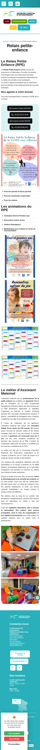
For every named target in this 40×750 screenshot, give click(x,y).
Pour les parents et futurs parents (17, 191)
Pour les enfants (10, 200)
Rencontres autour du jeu (14, 220)
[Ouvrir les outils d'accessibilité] (37, 597)
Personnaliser (14, 744)
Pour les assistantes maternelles (17, 196)
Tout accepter (14, 733)
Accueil (6, 41)
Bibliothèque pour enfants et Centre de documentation (19, 230)
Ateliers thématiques (12, 224)
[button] (20, 191)
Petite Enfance (15, 41)
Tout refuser (14, 739)
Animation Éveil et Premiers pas (17, 216)
